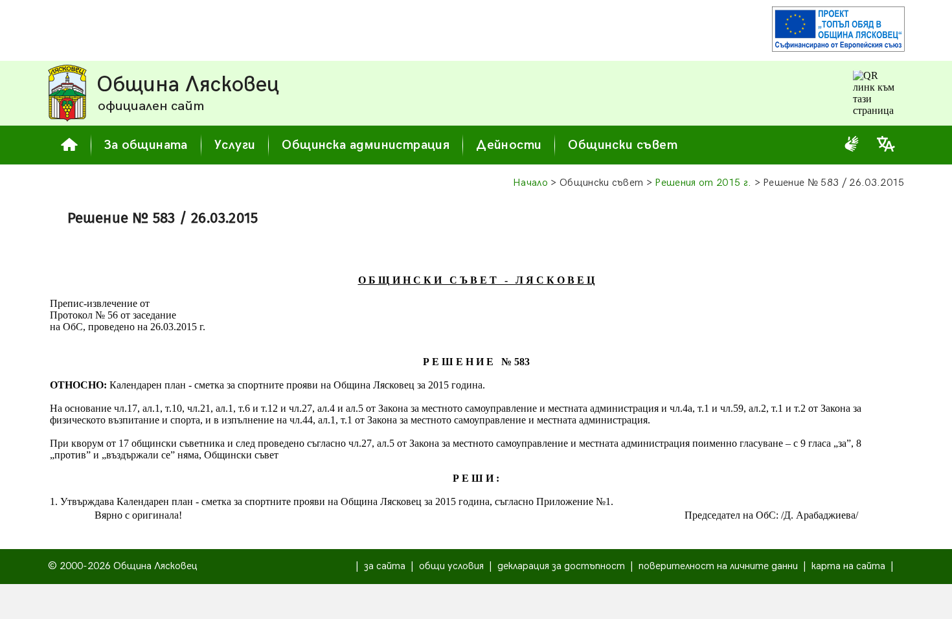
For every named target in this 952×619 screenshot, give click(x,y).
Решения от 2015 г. (703, 183)
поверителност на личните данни (718, 566)
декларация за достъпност (561, 566)
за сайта (384, 566)
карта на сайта (848, 566)
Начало (530, 183)
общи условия (451, 566)
